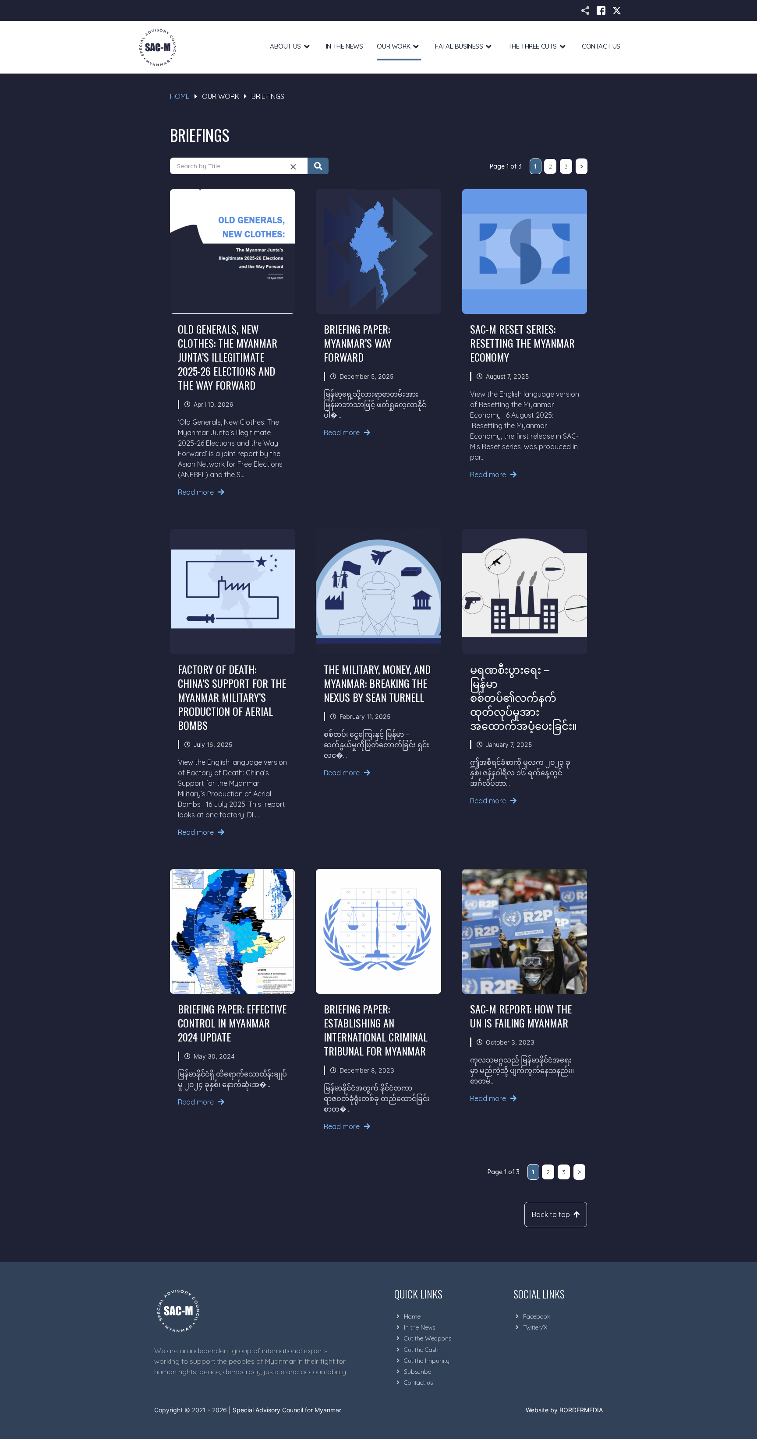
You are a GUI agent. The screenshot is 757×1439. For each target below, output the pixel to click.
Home (180, 96)
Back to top (551, 1214)
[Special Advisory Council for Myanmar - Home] (254, 1311)
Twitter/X (535, 1327)
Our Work (393, 46)
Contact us (418, 1382)
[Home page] (158, 47)
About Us (285, 46)
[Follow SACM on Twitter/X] (616, 10)
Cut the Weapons (427, 1338)
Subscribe (417, 1372)
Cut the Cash (421, 1350)
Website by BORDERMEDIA (564, 1410)
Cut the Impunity (426, 1361)
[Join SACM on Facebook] (601, 10)
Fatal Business (459, 46)
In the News (344, 46)
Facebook (536, 1316)
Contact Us (601, 46)
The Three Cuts (532, 46)
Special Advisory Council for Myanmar (287, 1410)
